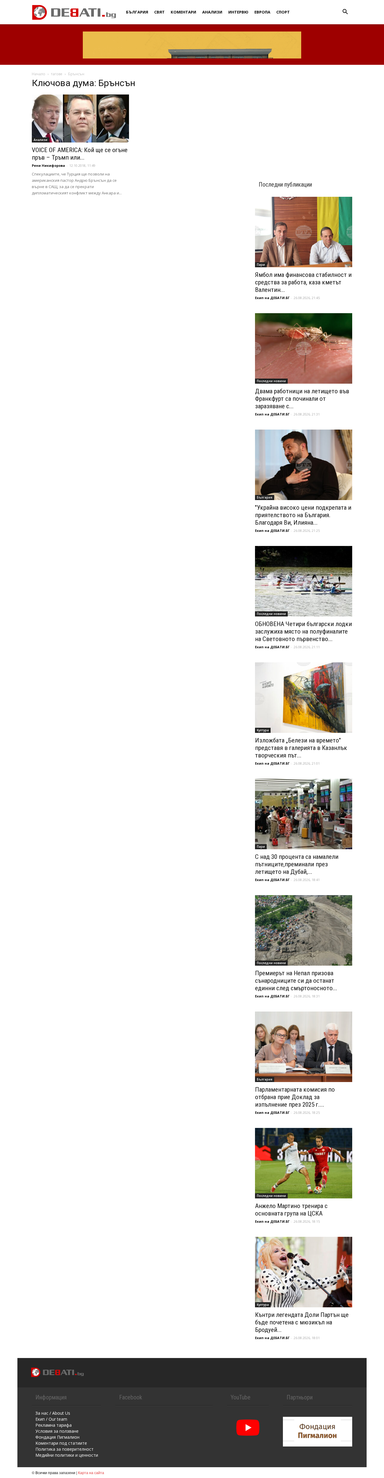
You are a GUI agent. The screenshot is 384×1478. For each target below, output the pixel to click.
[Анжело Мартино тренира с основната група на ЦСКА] (303, 1163)
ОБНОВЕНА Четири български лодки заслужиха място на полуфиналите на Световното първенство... (303, 631)
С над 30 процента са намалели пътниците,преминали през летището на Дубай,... (296, 864)
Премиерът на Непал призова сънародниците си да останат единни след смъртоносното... (296, 981)
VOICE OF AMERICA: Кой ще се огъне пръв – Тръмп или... (80, 153)
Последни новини (271, 381)
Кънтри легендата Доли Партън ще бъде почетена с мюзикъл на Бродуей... (302, 1322)
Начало (38, 73)
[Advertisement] (303, 117)
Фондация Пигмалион (57, 1437)
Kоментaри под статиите (61, 1443)
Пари (261, 264)
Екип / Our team (51, 1419)
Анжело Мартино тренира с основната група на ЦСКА (291, 1209)
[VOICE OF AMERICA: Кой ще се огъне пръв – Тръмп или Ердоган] (80, 118)
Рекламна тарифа (53, 1425)
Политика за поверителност (64, 1449)
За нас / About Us (52, 1413)
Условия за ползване (57, 1431)
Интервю (238, 12)
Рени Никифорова (48, 165)
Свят (159, 12)
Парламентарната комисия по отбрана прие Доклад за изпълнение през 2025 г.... (295, 1097)
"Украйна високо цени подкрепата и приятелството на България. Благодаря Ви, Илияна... (303, 515)
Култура (263, 730)
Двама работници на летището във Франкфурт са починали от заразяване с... (302, 399)
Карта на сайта (91, 1472)
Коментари (183, 12)
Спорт (283, 12)
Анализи (212, 12)
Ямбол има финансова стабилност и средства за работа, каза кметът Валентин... (303, 282)
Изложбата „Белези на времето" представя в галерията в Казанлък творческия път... (301, 748)
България (137, 12)
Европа (262, 12)
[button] (345, 12)
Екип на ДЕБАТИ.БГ (272, 297)
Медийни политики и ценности (66, 1455)
